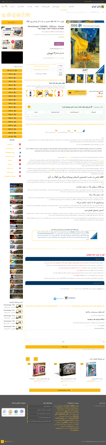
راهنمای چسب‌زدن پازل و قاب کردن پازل (12, 37)
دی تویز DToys (67, 416)
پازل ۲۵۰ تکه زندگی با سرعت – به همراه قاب (39, 379)
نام (103, 342)
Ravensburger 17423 (9, 305)
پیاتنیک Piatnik (10, 172)
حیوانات (74, 414)
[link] (59, 93)
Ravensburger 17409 (9, 327)
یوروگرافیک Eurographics (10, 176)
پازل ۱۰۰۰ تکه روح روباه (97, 379)
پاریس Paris (73, 424)
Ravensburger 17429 (9, 321)
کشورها (71, 426)
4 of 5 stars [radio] (93, 326)
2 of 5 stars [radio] (89, 326)
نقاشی (43, 66)
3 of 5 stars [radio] (91, 326)
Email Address (61, 37)
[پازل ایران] (98, 6)
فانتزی (58, 420)
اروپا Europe (71, 412)
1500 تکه (63, 406)
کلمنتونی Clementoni (10, 156)
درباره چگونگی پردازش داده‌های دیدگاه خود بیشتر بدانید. (69, 349)
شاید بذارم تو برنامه (55, 112)
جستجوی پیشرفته (12, 22)
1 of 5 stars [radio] (87, 326)
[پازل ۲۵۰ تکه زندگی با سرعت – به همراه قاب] (38, 369)
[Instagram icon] (7, 2)
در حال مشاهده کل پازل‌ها (45, 64)
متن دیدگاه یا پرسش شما (99, 328)
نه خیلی (36, 112)
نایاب (68, 422)
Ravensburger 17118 (9, 316)
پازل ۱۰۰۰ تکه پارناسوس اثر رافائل (68, 379)
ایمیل (63, 342)
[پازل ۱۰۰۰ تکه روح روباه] (91, 369)
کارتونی (58, 424)
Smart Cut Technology (71, 408)
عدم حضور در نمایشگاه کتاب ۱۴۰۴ (44, 414)
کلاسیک (47, 66)
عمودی (28, 64)
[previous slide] (28, 359)
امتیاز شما (100, 325)
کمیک (67, 428)
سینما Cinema (66, 418)
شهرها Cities (59, 418)
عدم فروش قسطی (47, 406)
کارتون (61, 424)
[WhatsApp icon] (11, 2)
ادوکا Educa (10, 144)
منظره (71, 422)
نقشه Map (60, 422)
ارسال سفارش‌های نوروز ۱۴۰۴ (45, 417)
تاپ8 (84, 441)
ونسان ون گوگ (100, 180)
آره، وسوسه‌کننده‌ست (74, 112)
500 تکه (76, 406)
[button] (64, 269)
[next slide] (36, 359)
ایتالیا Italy (61, 412)
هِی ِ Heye (10, 164)
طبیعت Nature (74, 420)
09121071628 (88, 1)
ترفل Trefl (10, 160)
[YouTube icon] (9, 2)
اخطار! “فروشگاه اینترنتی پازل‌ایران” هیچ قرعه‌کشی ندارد (39, 421)
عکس (63, 420)
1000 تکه (54, 64)
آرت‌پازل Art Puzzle (73, 410)
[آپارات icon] (3, 2)
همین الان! (93, 112)
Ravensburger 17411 (9, 310)
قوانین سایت (72, 289)
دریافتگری (52, 172)
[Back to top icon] (2, 441)
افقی (65, 411)
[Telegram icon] (5, 2)
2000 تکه (58, 406)
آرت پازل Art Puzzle (10, 148)
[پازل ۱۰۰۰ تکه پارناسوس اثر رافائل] (65, 369)
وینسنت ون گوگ (67, 157)
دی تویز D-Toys (10, 168)
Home (103, 12)
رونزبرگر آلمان (58, 58)
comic (63, 408)
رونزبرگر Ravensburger (94, 12)
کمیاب (70, 428)
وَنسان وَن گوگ (100, 160)
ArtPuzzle (59, 408)
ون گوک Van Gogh (38, 66)
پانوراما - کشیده (67, 424)
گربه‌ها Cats (64, 428)
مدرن (74, 422)
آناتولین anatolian (64, 410)
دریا (72, 416)
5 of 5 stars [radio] (95, 326)
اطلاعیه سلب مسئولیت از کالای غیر (44, 410)
